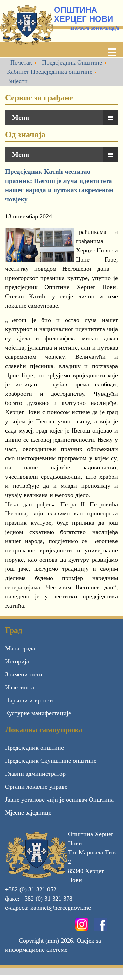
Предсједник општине (34, 747)
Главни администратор (35, 773)
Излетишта (19, 687)
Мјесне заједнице (28, 812)
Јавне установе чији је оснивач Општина (59, 799)
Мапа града (20, 648)
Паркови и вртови (29, 700)
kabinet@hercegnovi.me (60, 907)
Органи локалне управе (36, 786)
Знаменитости (23, 674)
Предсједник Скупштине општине (50, 760)
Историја (17, 661)
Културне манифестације (38, 713)
